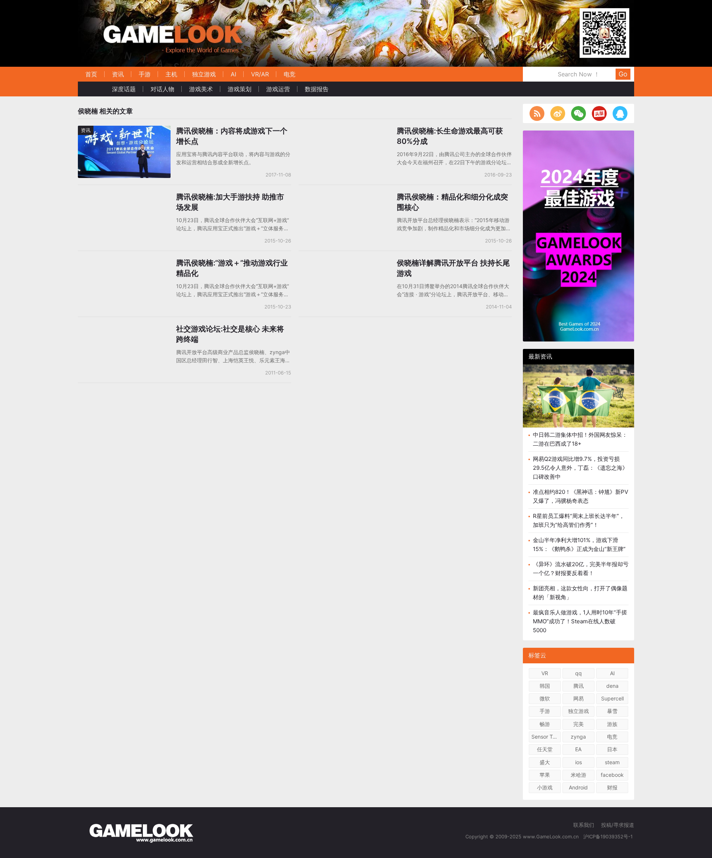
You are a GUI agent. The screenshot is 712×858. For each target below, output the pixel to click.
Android (578, 787)
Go (623, 74)
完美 (578, 724)
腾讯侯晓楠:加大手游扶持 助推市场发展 (230, 202)
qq (578, 673)
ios (578, 762)
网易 (578, 698)
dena (612, 686)
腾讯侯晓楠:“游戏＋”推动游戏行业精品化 (232, 268)
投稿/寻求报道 (617, 825)
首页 (91, 74)
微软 (545, 698)
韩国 (545, 686)
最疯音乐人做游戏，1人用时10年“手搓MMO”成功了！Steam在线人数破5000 (580, 621)
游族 (612, 724)
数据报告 (317, 89)
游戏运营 (278, 89)
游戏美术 (201, 89)
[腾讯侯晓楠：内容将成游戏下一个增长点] (124, 130)
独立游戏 (204, 74)
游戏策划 (239, 89)
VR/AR (260, 74)
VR (544, 673)
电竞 (290, 74)
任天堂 (545, 749)
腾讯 (578, 686)
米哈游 (578, 775)
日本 (612, 749)
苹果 (545, 775)
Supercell (612, 698)
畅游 (545, 724)
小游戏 (545, 787)
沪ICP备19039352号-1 (608, 836)
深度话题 (124, 89)
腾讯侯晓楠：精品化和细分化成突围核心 (452, 202)
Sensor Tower (546, 736)
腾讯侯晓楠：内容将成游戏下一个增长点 (231, 136)
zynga (578, 736)
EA (578, 749)
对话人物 (162, 89)
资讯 (118, 74)
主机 (171, 74)
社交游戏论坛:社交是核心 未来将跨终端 (230, 334)
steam (612, 762)
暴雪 (612, 711)
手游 (145, 74)
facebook (612, 775)
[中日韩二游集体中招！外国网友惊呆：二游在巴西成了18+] (578, 401)
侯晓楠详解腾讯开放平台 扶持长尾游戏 (453, 268)
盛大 (545, 762)
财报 (612, 787)
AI (233, 74)
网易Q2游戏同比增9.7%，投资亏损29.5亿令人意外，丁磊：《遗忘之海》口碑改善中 (580, 467)
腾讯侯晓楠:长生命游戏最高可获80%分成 (450, 136)
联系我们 (583, 825)
